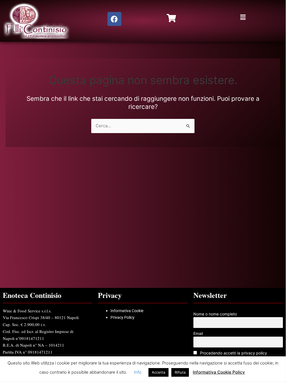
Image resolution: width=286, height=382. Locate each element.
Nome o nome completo (215, 314)
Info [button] (137, 372)
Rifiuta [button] (180, 372)
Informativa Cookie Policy (219, 372)
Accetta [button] (158, 372)
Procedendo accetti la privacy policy (233, 353)
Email (198, 333)
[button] (242, 17)
